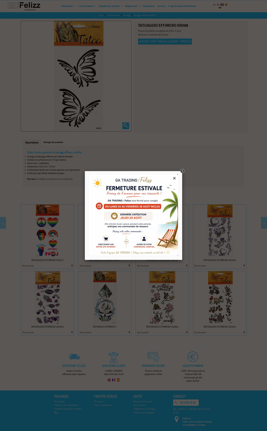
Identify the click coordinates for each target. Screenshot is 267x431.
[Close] (182, 171)
